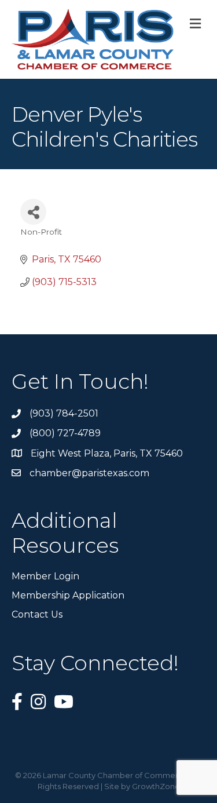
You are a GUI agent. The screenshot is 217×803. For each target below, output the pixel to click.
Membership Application (68, 595)
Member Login (45, 576)
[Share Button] (33, 212)
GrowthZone (156, 786)
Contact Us (37, 614)
